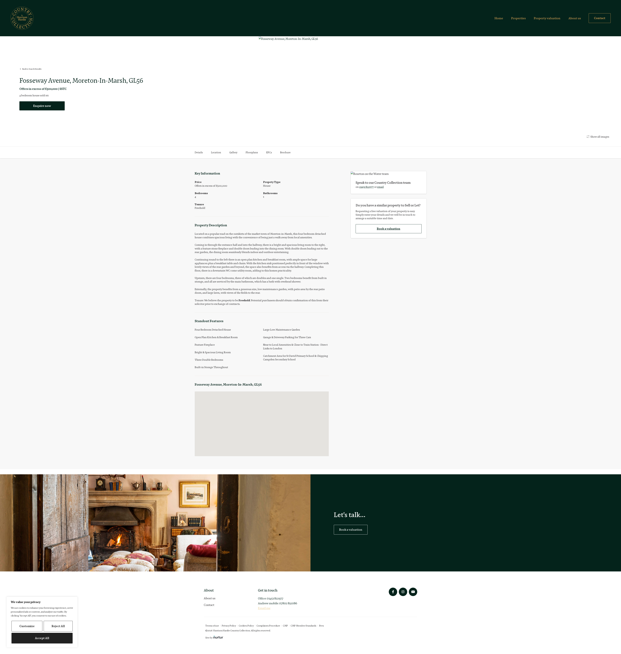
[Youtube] (413, 592)
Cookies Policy (246, 625)
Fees (321, 625)
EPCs (269, 152)
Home (499, 18)
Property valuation (547, 18)
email (380, 187)
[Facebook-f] (393, 592)
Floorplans (252, 152)
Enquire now (42, 106)
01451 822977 (366, 187)
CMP (285, 625)
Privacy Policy (229, 625)
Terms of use (212, 625)
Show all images (599, 136)
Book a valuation (388, 229)
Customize (27, 626)
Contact (209, 605)
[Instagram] (403, 592)
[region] (42, 622)
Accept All (42, 638)
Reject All (58, 626)
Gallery (233, 152)
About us (574, 18)
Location (216, 152)
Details (199, 152)
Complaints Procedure (268, 625)
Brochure (285, 152)
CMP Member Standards (303, 625)
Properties (518, 18)
